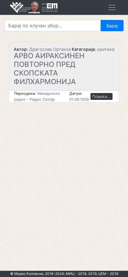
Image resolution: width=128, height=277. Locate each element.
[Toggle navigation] (111, 7)
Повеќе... (101, 96)
